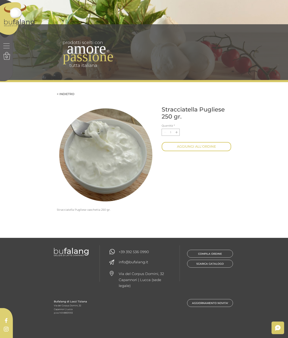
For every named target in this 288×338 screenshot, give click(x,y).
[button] (6, 45)
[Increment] (177, 132)
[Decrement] (164, 132)
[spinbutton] (171, 132)
